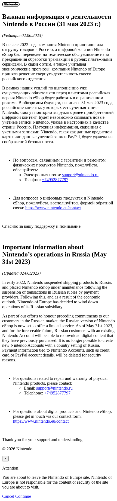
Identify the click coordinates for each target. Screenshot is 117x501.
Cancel (8, 496)
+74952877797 (55, 179)
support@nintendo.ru (80, 174)
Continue (23, 496)
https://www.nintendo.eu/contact (53, 207)
